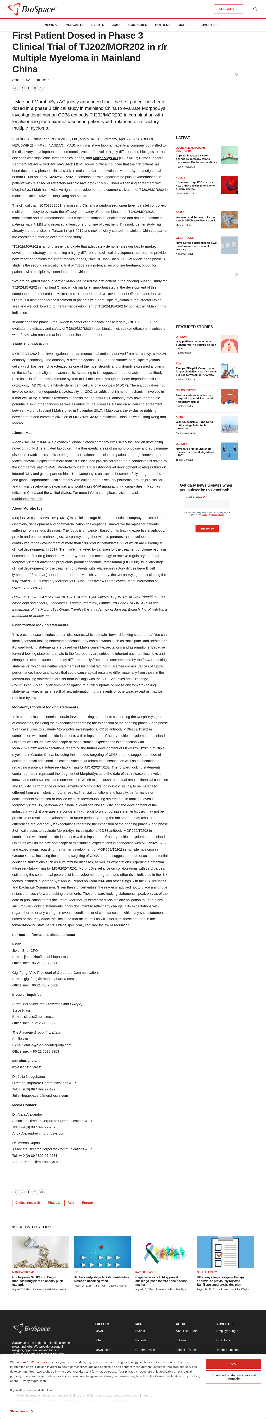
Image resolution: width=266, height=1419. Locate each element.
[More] (56, 25)
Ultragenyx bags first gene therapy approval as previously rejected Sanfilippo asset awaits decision (221, 1281)
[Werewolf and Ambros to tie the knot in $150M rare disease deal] (229, 219)
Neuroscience (186, 390)
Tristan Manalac (184, 459)
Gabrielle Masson (185, 193)
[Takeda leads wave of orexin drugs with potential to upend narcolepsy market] (229, 397)
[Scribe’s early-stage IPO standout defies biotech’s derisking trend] (102, 1252)
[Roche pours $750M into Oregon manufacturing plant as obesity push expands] (40, 1252)
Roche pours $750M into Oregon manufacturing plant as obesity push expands (37, 1281)
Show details (19, 1411)
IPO (76, 1272)
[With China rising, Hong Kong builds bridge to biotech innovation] (229, 424)
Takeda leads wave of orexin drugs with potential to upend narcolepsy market (194, 398)
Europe (87, 1202)
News (49, 25)
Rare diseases (145, 1272)
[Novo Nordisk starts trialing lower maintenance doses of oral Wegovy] (229, 245)
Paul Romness (183, 352)
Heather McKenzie (186, 166)
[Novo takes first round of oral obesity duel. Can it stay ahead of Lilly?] (229, 451)
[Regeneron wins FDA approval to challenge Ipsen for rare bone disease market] (163, 1252)
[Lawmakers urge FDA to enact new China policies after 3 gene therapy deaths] (229, 185)
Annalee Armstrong (186, 433)
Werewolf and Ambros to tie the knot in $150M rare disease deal (195, 219)
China (180, 417)
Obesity (181, 443)
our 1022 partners (34, 1362)
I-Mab (42, 145)
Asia (71, 1202)
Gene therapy (207, 1272)
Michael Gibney (184, 225)
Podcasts (75, 25)
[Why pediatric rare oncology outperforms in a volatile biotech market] (229, 344)
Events (97, 25)
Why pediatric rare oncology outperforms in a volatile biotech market (196, 345)
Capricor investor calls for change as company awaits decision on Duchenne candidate (196, 159)
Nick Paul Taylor (184, 253)
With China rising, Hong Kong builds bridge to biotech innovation (194, 425)
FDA (178, 363)
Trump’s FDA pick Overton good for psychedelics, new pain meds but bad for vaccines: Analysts (196, 372)
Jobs (116, 25)
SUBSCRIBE (228, 9)
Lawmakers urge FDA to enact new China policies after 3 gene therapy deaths (195, 186)
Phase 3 (54, 1202)
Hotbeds (163, 25)
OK (233, 1363)
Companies (137, 25)
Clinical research (27, 1202)
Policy (180, 177)
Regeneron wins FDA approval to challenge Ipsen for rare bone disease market (161, 1281)
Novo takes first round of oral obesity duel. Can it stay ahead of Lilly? (196, 452)
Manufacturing (23, 1272)
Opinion (181, 336)
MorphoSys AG (105, 158)
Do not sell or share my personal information (233, 1377)
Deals (180, 212)
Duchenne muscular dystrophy (190, 149)
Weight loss (185, 237)
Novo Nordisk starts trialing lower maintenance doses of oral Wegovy (196, 246)
